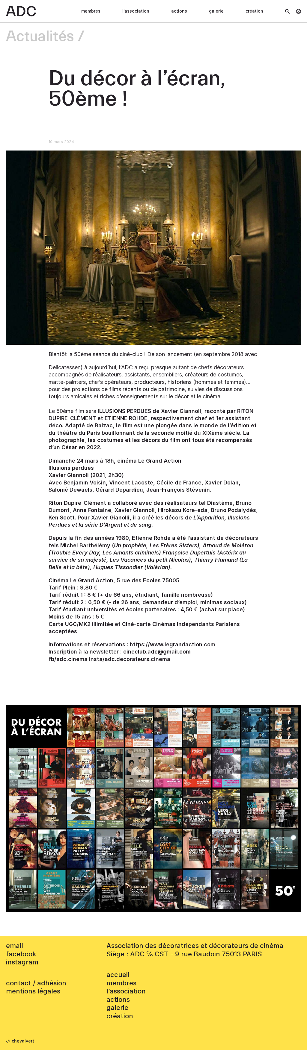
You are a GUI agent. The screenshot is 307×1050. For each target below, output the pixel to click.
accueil (118, 974)
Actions (179, 10)
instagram (22, 962)
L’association (135, 10)
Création (254, 10)
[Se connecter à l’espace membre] (298, 11)
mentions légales (33, 991)
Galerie (216, 10)
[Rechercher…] (287, 11)
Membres (90, 10)
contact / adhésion (36, 983)
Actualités (40, 37)
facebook (21, 954)
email (14, 945)
